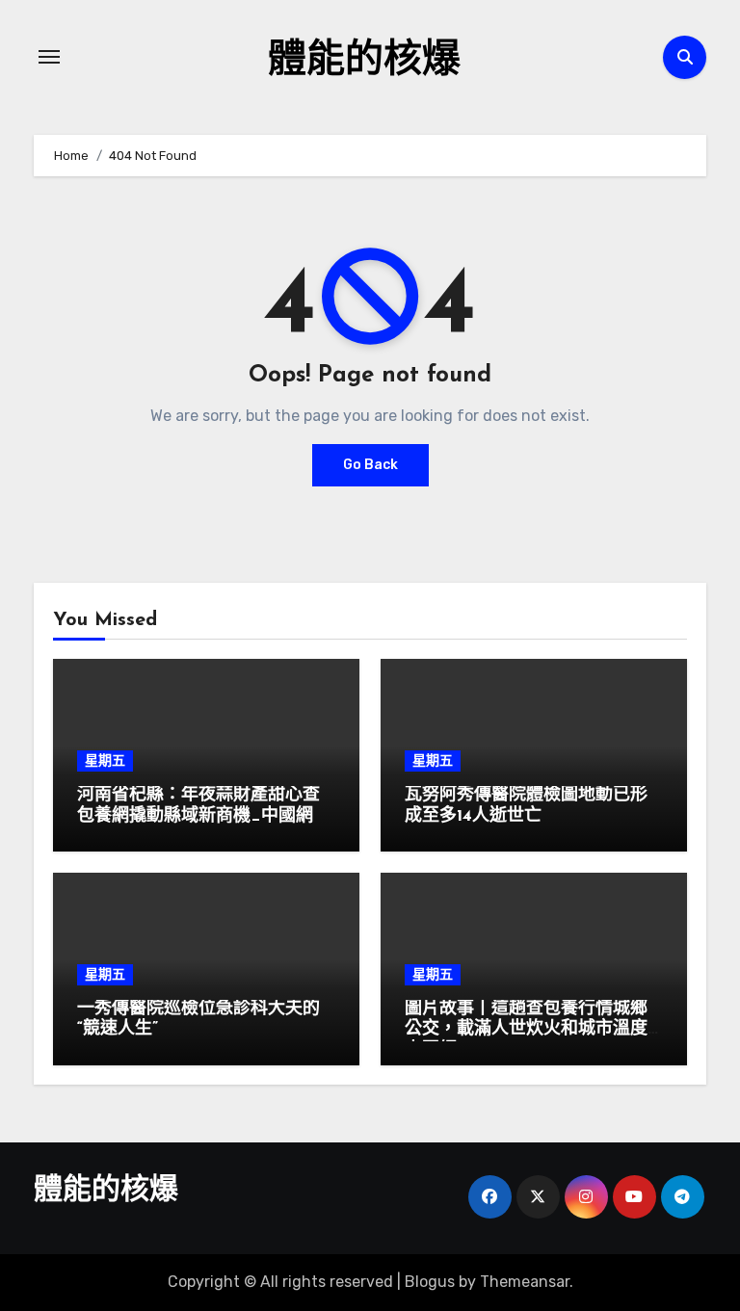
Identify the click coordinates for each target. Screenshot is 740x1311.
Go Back (370, 465)
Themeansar (524, 1281)
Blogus (430, 1281)
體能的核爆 (364, 61)
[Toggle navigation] (49, 56)
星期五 (105, 760)
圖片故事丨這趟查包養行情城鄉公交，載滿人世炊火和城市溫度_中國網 (531, 1030)
